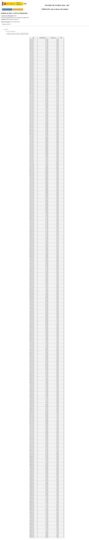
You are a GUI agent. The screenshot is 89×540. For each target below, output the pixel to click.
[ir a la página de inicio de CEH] (7, 8)
